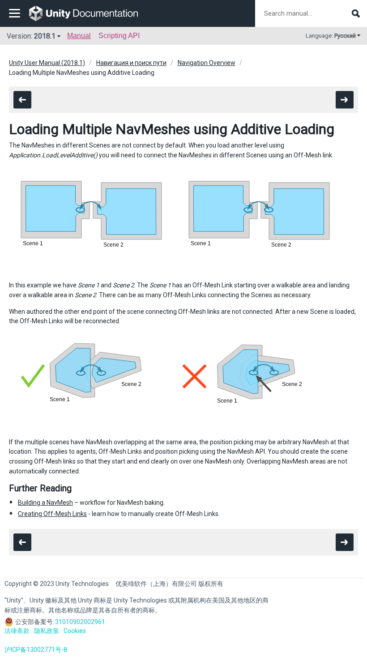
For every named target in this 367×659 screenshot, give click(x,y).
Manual (79, 35)
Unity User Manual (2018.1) (47, 62)
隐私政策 (46, 630)
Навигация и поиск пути (131, 62)
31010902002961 (80, 621)
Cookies (75, 630)
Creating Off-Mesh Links (52, 513)
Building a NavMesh (45, 502)
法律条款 (17, 630)
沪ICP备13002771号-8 (35, 649)
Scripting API (119, 35)
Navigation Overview (206, 62)
